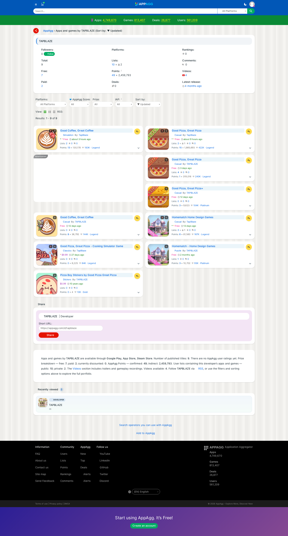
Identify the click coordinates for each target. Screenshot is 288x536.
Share (50, 335)
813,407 (139, 20)
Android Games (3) (113, 54)
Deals (83, 467)
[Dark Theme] (245, 4)
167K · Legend (201, 234)
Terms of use (41, 503)
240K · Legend (203, 176)
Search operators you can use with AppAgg (145, 425)
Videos (77, 368)
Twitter (104, 474)
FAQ (37, 453)
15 (180, 147)
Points (64, 467)
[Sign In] (252, 4)
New (83, 453)
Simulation (67, 135)
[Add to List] (137, 131)
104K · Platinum (201, 205)
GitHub (104, 467)
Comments (67, 480)
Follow (51, 54)
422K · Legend (206, 147)
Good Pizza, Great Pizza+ (187, 188)
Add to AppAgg (145, 433)
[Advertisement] (88, 178)
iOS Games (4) (121, 54)
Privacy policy (56, 503)
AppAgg (48, 30)
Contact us (41, 467)
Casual (177, 135)
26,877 (165, 20)
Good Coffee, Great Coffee (77, 130)
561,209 (192, 20)
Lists (63, 460)
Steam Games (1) (124, 54)
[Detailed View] (49, 112)
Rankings (65, 474)
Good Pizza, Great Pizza (187, 130)
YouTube (105, 453)
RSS (200, 368)
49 (113, 75)
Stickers (65, 279)
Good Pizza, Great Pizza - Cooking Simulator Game (91, 246)
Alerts (87, 474)
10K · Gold (82, 292)
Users (63, 453)
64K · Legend (88, 263)
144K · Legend (90, 234)
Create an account (143, 525)
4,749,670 (109, 20)
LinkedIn (105, 460)
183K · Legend (92, 147)
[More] (138, 147)
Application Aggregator (239, 446)
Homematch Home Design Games (192, 217)
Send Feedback (44, 480)
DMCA (67, 503)
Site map (40, 474)
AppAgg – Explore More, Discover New (234, 503)
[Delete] (61, 389)
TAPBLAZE (192, 164)
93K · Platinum (201, 263)
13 (69, 147)
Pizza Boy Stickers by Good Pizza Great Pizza (88, 275)
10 (113, 64)
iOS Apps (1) (117, 54)
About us (40, 460)
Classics (66, 250)
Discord (104, 480)
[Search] (251, 11)
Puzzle (176, 250)
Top (82, 460)
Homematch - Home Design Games (193, 246)
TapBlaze (83, 135)
